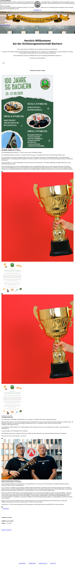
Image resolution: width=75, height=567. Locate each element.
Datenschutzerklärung (5, 24)
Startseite (22, 563)
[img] (37, 4)
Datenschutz (43, 563)
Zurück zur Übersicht (6, 529)
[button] (37, 21)
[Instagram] (3, 63)
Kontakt (53, 563)
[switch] (0, 15)
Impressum (32, 563)
